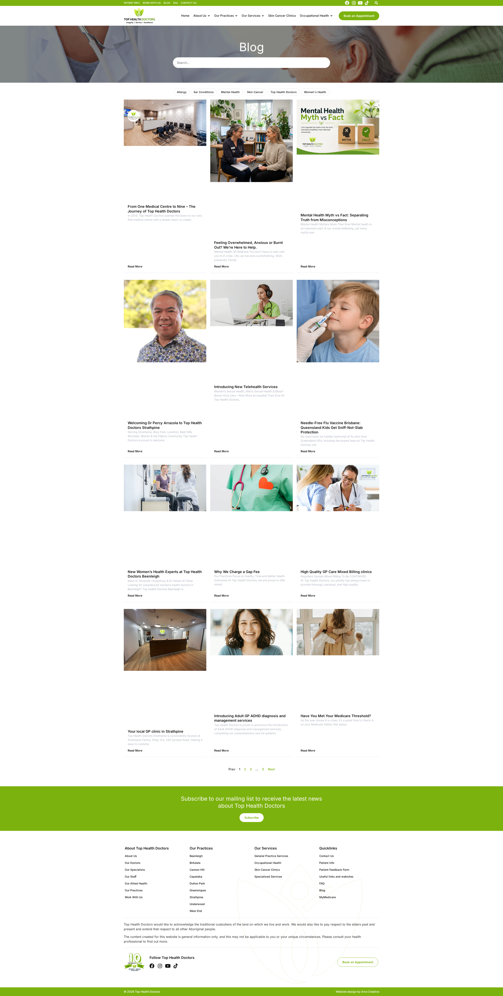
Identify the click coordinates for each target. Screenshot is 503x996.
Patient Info (132, 2)
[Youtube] (360, 2)
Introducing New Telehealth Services (246, 387)
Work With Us (152, 2)
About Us (131, 856)
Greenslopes (198, 890)
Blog (167, 2)
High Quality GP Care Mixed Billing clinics (336, 572)
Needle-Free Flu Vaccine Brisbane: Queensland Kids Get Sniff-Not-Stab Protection (332, 427)
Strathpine (196, 897)
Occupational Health (267, 862)
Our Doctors (132, 862)
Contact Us (188, 2)
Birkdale (195, 862)
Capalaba (196, 876)
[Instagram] (353, 2)
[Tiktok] (366, 2)
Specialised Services (268, 876)
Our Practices (134, 890)
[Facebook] (347, 2)
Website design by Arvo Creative (357, 991)
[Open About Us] (208, 16)
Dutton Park (197, 883)
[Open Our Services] (262, 16)
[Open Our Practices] (236, 16)
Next (271, 769)
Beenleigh (196, 856)
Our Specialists (135, 869)
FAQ (175, 2)
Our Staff (130, 876)
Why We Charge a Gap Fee (237, 572)
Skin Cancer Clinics (267, 869)
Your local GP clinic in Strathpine (155, 731)
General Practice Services (271, 856)
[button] (376, 3)
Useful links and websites (336, 876)
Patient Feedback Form (334, 869)
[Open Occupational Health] (331, 16)
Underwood (197, 904)
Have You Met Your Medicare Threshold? (336, 716)
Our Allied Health (136, 883)
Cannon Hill (197, 869)
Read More (135, 266)
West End (196, 911)
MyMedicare (327, 897)
